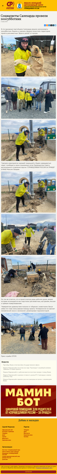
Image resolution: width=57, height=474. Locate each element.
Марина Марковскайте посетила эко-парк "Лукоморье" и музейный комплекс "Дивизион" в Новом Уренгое (26, 368)
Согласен (28, 471)
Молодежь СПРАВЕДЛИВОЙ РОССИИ (10, 454)
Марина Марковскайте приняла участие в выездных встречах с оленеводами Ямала (27, 380)
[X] (51, 25)
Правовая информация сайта (44, 468)
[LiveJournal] (53, 25)
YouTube (26, 436)
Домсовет (5, 459)
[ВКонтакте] (45, 25)
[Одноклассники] (47, 25)
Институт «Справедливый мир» (11, 450)
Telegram (4, 433)
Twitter (4, 436)
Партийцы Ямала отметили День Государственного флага (20, 365)
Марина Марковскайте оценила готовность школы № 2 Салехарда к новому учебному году (26, 375)
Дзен (3, 435)
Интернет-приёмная (8, 431)
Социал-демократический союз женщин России (11, 457)
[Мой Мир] (49, 25)
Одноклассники (6, 440)
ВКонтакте (5, 438)
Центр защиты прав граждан (10, 451)
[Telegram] (55, 25)
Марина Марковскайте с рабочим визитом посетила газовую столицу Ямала (26, 372)
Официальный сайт (7, 430)
